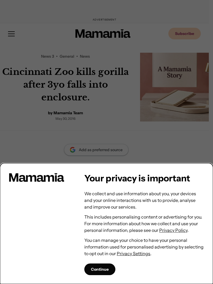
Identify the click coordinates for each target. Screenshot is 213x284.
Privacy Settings (133, 253)
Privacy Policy (173, 230)
